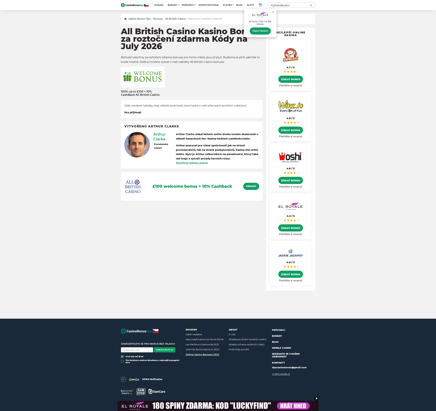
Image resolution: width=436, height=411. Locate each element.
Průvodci (188, 5)
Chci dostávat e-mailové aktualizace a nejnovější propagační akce (152, 361)
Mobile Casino (281, 347)
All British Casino (175, 18)
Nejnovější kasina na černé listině (204, 339)
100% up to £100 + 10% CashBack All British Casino (140, 93)
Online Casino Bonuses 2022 (202, 354)
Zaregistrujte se (164, 350)
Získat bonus (260, 31)
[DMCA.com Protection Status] (134, 379)
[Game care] (156, 391)
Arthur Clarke (159, 136)
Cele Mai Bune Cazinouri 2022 (202, 349)
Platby (227, 5)
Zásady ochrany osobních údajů (246, 344)
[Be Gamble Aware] (127, 391)
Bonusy (173, 5)
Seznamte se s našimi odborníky (286, 355)
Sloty (250, 5)
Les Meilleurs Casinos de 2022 (202, 344)
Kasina (159, 5)
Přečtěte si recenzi (290, 85)
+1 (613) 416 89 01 (281, 374)
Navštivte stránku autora (192, 162)
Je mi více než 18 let (134, 356)
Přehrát (251, 186)
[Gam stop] (140, 391)
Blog (239, 5)
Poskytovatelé (209, 5)
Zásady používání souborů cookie (247, 339)
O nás (232, 334)
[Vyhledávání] (311, 5)
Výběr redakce (194, 334)
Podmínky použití (239, 349)
